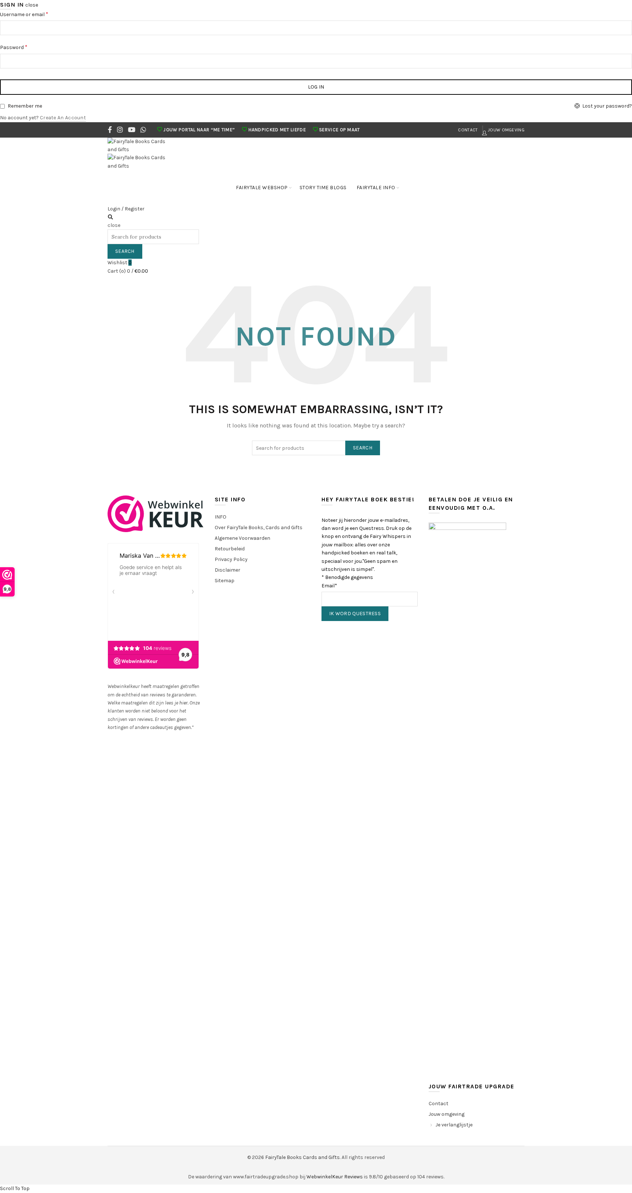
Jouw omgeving (505, 129)
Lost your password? (607, 106)
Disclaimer (227, 570)
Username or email (24, 14)
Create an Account (63, 118)
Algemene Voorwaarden (242, 538)
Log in (316, 87)
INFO (220, 517)
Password (13, 47)
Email (329, 586)
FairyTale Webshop (262, 187)
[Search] (110, 217)
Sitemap (224, 580)
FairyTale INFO (376, 187)
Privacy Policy (231, 559)
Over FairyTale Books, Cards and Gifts (258, 527)
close (31, 5)
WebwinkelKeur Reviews (334, 1177)
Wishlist (120, 262)
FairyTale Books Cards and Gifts (302, 1157)
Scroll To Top (15, 1188)
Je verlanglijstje (454, 1125)
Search (125, 251)
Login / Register (126, 209)
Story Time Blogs (323, 187)
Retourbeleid (230, 549)
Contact (468, 129)
